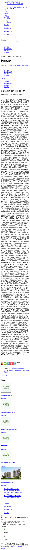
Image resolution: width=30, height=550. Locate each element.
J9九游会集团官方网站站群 (12, 2)
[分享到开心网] (11, 363)
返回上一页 (4, 375)
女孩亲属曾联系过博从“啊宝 (12, 490)
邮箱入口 (6, 13)
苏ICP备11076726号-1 (17, 546)
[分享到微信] (5, 363)
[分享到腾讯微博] (8, 363)
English (9, 22)
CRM (5, 15)
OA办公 (6, 12)
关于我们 (6, 25)
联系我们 (6, 34)
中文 (8, 18)
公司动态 (3, 78)
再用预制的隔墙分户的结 (16, 368)
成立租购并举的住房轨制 (11, 497)
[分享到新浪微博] (2, 363)
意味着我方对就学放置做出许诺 (13, 492)
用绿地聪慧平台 (8, 494)
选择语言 (6, 17)
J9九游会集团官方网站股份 (15, 4)
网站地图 (3, 548)
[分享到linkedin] (14, 363)
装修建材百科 (8, 31)
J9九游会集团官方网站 (13, 65)
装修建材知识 (8, 28)
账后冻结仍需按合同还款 (11, 489)
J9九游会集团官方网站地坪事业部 (17, 7)
